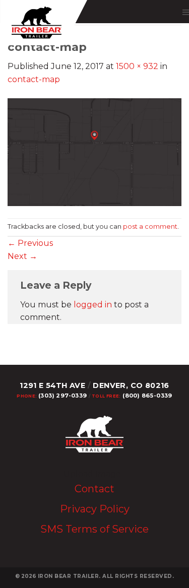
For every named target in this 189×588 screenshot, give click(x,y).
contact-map (34, 79)
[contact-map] (94, 151)
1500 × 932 (137, 66)
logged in (93, 304)
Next (22, 256)
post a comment (150, 226)
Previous (30, 243)
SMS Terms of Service (94, 529)
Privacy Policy (95, 509)
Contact (94, 489)
